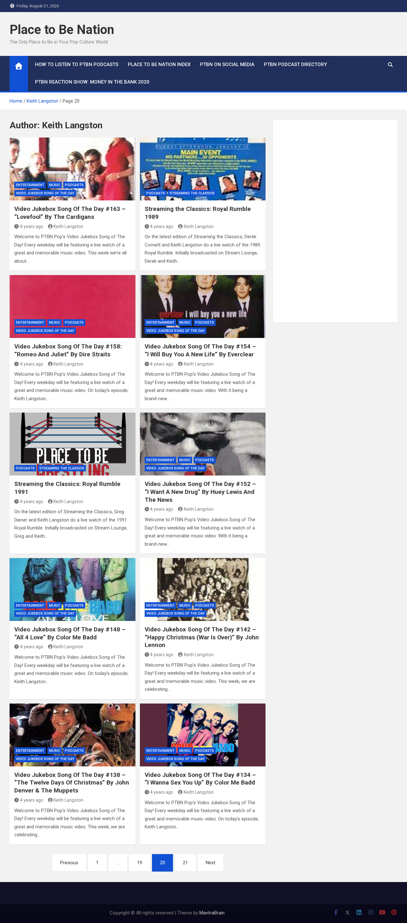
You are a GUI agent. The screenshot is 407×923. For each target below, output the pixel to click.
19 (139, 863)
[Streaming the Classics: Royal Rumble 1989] (203, 169)
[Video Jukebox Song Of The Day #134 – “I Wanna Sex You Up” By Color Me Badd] (203, 735)
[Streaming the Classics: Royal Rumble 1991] (72, 444)
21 (185, 863)
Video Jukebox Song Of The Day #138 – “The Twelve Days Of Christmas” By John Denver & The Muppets (71, 782)
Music (54, 185)
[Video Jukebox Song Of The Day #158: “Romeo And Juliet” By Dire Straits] (72, 306)
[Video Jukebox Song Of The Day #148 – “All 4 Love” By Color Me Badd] (72, 589)
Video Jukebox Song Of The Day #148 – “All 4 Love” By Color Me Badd (70, 633)
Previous (69, 863)
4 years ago (31, 226)
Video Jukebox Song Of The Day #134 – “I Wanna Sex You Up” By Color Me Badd (200, 778)
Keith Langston (68, 226)
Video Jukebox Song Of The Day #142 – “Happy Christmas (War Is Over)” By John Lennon (202, 637)
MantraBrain (211, 913)
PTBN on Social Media (227, 64)
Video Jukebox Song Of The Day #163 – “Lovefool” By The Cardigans (70, 212)
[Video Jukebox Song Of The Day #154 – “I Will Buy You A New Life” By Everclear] (203, 306)
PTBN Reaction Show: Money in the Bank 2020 (92, 82)
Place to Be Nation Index (159, 64)
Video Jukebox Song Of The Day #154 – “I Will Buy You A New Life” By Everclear (200, 350)
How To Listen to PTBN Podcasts (76, 64)
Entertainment (30, 185)
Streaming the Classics (192, 193)
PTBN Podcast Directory (295, 64)
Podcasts (74, 185)
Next (210, 863)
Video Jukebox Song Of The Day (45, 193)
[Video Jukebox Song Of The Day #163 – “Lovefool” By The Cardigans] (72, 169)
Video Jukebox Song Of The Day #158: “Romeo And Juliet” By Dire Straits (68, 350)
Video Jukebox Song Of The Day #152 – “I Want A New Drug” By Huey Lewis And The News (200, 491)
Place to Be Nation (62, 29)
